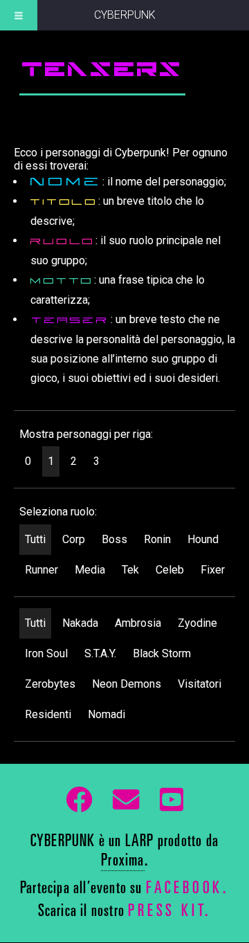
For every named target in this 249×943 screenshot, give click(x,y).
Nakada (80, 623)
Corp (73, 539)
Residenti (48, 714)
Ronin (157, 539)
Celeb (170, 569)
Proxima (122, 862)
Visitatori (199, 683)
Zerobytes (50, 683)
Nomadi (106, 714)
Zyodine (197, 623)
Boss (114, 539)
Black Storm (162, 653)
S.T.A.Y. (100, 653)
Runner (41, 569)
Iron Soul (46, 653)
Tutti (35, 539)
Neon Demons (126, 683)
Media (90, 569)
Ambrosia (138, 623)
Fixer (213, 569)
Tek (130, 569)
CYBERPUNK (125, 14)
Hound (203, 539)
